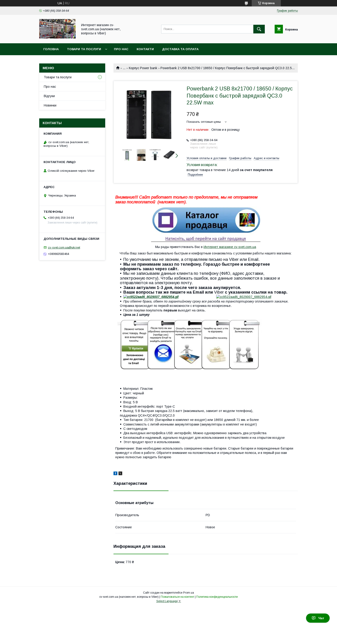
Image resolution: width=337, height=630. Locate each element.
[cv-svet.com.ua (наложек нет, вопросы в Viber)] (57, 37)
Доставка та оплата (180, 49)
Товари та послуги (84, 49)
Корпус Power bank (143, 68)
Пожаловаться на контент (177, 596)
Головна (51, 49)
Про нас (121, 49)
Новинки (50, 105)
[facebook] (115, 474)
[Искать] (259, 29)
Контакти (145, 49)
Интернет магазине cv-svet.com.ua (230, 247)
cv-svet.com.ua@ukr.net (64, 247)
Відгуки (49, 96)
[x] (120, 474)
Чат (321, 618)
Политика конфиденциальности (217, 596)
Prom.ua (188, 592)
